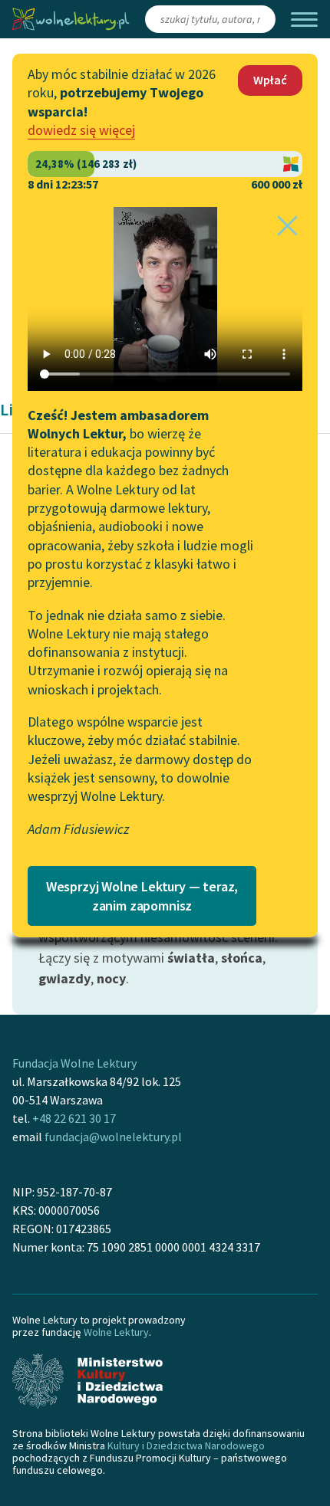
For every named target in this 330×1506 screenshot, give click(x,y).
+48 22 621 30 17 (74, 1118)
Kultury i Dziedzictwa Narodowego (186, 1445)
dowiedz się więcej (81, 130)
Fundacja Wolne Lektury (74, 1063)
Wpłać (270, 79)
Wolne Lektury (116, 1332)
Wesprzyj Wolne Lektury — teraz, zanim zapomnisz (142, 896)
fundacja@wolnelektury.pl (113, 1136)
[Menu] (304, 19)
